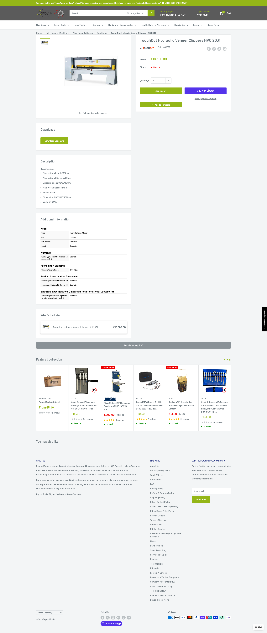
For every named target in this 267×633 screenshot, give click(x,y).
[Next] (230, 397)
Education (155, 568)
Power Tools (60, 25)
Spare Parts (213, 25)
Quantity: (144, 80)
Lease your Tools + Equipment (165, 577)
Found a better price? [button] (133, 345)
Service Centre (157, 515)
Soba (171, 398)
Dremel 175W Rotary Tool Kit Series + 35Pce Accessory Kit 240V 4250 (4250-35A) (149, 405)
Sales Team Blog (158, 550)
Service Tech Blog (159, 554)
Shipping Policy (157, 497)
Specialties (179, 25)
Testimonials (156, 563)
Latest (196, 25)
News (153, 541)
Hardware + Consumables (120, 25)
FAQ (152, 484)
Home (39, 33)
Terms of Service (158, 520)
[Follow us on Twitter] (108, 618)
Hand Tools (79, 25)
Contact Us (155, 479)
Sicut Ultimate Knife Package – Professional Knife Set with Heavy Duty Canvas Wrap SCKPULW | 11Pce (214, 407)
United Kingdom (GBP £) (47, 612)
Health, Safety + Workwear (153, 25)
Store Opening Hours (160, 470)
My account (202, 14)
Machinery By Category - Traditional (90, 33)
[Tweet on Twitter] (219, 48)
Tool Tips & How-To (159, 590)
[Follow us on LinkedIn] (129, 618)
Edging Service (157, 529)
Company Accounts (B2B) (162, 581)
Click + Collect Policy (160, 502)
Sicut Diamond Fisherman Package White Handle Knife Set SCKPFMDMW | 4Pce (84, 405)
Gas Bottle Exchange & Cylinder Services (165, 535)
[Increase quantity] (168, 80)
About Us (154, 466)
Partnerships (156, 545)
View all (227, 359)
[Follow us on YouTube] (118, 618)
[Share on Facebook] (209, 48)
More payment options (205, 98)
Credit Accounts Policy (161, 586)
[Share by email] (225, 48)
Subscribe (201, 499)
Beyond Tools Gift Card (49, 402)
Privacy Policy (157, 488)
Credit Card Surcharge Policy (164, 506)
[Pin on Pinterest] (214, 48)
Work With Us (156, 475)
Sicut (73, 398)
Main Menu (51, 33)
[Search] (151, 13)
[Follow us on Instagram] (113, 618)
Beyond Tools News (159, 599)
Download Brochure (54, 140)
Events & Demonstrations (162, 595)
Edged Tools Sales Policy (162, 511)
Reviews (154, 559)
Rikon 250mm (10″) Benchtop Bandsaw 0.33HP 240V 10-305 (117, 406)
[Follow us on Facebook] (102, 618)
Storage (96, 25)
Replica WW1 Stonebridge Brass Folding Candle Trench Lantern (181, 405)
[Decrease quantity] (154, 80)
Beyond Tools (45, 398)
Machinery (41, 25)
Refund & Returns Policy (162, 493)
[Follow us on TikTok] (124, 618)
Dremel (139, 398)
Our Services (156, 524)
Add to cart (160, 90)
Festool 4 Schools (158, 572)
